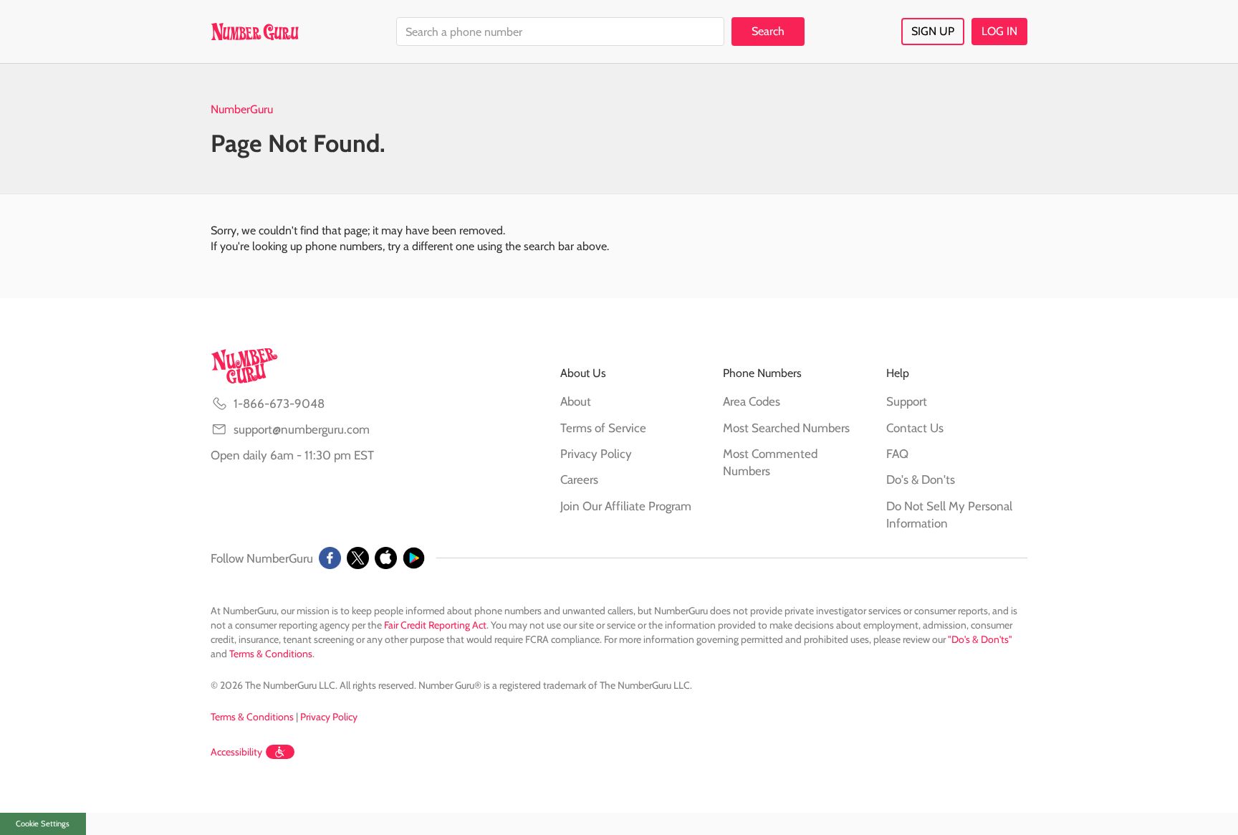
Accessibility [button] (236, 751)
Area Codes (751, 401)
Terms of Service (603, 428)
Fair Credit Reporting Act (435, 625)
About (575, 401)
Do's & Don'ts (920, 479)
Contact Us (915, 428)
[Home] (255, 31)
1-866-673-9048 (279, 403)
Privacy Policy (596, 454)
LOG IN (999, 31)
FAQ (897, 454)
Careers (579, 479)
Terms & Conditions (270, 653)
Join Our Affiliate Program (625, 506)
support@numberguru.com (302, 429)
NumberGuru (242, 109)
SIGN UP (932, 31)
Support (906, 401)
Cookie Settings (42, 824)
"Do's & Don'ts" (980, 639)
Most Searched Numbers (786, 428)
